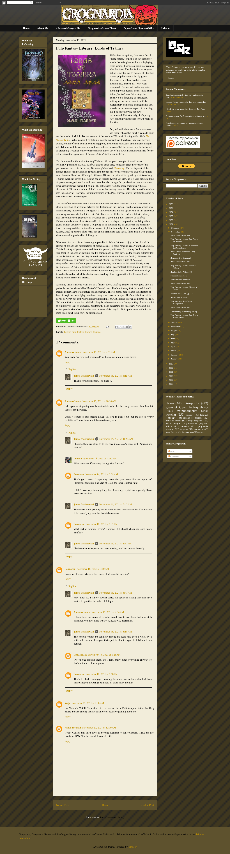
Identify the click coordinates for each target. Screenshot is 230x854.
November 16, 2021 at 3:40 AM (93, 569)
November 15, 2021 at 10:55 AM (116, 439)
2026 (171, 204)
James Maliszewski (84, 375)
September (175, 326)
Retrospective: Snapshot (180, 279)
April (173, 346)
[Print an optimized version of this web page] (66, 321)
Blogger (132, 846)
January (174, 358)
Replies (72, 369)
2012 (171, 367)
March (174, 350)
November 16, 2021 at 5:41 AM (115, 592)
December (175, 227)
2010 (171, 376)
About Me (42, 28)
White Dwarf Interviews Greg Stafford (183, 252)
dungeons (184, 429)
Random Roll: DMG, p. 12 (182, 293)
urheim (200, 432)
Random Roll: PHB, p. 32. (181, 271)
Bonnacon (79, 474)
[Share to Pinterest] (130, 327)
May (173, 342)
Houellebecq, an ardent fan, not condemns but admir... (185, 124)
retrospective (192, 403)
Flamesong (119, 168)
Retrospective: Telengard (181, 257)
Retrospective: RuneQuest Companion (181, 302)
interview (192, 423)
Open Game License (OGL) (139, 28)
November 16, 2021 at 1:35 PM (102, 524)
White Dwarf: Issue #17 (180, 261)
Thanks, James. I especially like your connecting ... (186, 103)
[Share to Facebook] (127, 327)
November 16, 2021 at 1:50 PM (102, 674)
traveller (171, 414)
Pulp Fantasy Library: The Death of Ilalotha (184, 240)
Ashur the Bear (73, 727)
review (189, 414)
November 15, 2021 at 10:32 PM (99, 458)
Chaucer (171, 78)
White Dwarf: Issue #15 (180, 307)
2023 (171, 216)
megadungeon (195, 420)
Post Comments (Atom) (112, 817)
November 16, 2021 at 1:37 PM (115, 543)
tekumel (97, 332)
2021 (171, 224)
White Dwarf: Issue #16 (180, 283)
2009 (171, 380)
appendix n (199, 429)
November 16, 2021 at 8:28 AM (104, 654)
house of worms (173, 420)
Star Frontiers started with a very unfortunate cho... (184, 96)
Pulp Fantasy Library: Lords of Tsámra (89, 48)
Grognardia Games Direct (102, 28)
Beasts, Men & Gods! (179, 297)
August (174, 330)
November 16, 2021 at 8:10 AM (115, 631)
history (170, 403)
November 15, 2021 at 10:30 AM (99, 401)
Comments (174, 456)
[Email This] (116, 327)
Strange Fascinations (179, 275)
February (175, 354)
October (174, 322)
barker (67, 332)
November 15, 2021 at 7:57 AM (98, 352)
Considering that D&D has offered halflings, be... (186, 116)
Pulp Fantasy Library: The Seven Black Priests (184, 316)
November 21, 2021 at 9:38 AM (88, 703)
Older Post (147, 805)
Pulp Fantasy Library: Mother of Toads (184, 288)
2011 (171, 371)
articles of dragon (192, 417)
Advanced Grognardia (68, 28)
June (173, 338)
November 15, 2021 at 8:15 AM (115, 375)
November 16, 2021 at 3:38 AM (102, 474)
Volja (67, 703)
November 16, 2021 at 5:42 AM (115, 504)
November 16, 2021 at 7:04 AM (107, 612)
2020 (171, 363)
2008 (171, 384)
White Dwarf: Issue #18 (180, 235)
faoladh (78, 458)
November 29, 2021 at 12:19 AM (99, 727)
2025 (171, 208)
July (173, 334)
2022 (171, 220)
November (175, 231)
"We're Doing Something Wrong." (185, 311)
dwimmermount (187, 410)
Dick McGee (80, 654)
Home (26, 28)
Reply (68, 362)
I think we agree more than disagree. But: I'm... (185, 109)
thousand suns (188, 432)
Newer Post (63, 805)
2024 (171, 212)
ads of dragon (173, 423)
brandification (171, 432)
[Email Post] (107, 326)
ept (173, 417)
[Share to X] (123, 327)
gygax (169, 407)
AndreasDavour (73, 352)
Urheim (165, 28)
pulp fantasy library (82, 332)
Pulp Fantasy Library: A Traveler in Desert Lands (184, 246)
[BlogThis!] (120, 327)
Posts (172, 451)
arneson (185, 426)
